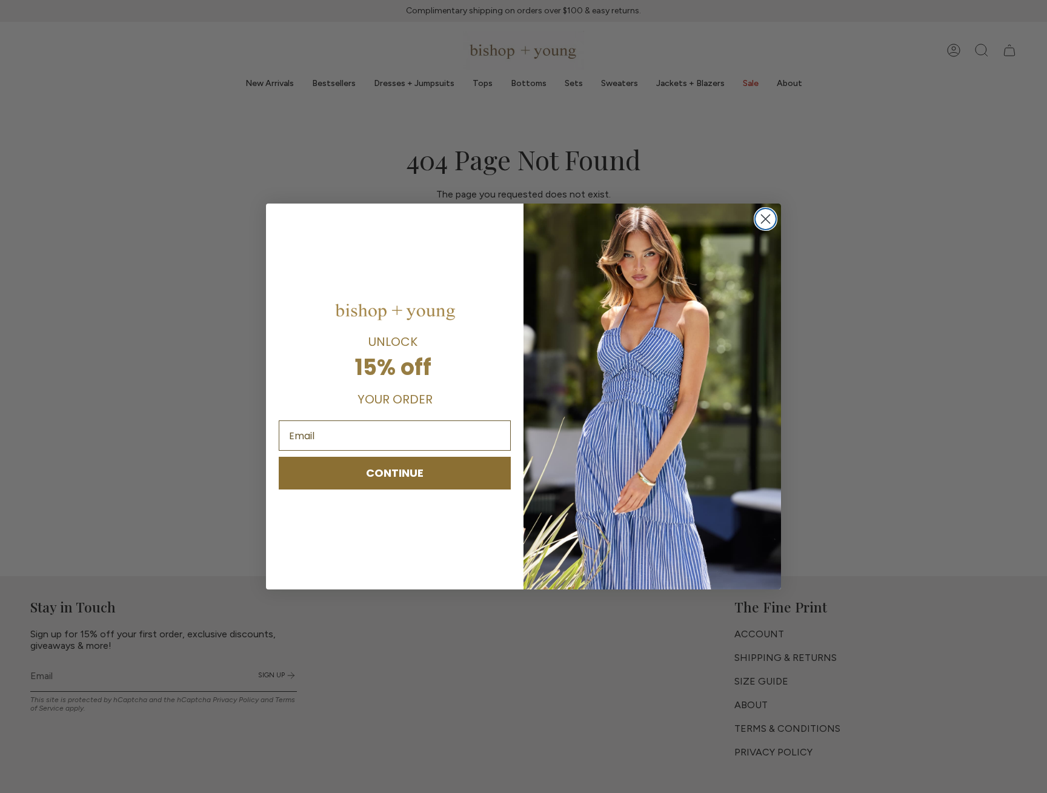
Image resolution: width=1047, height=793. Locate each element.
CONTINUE (395, 472)
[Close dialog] (765, 219)
